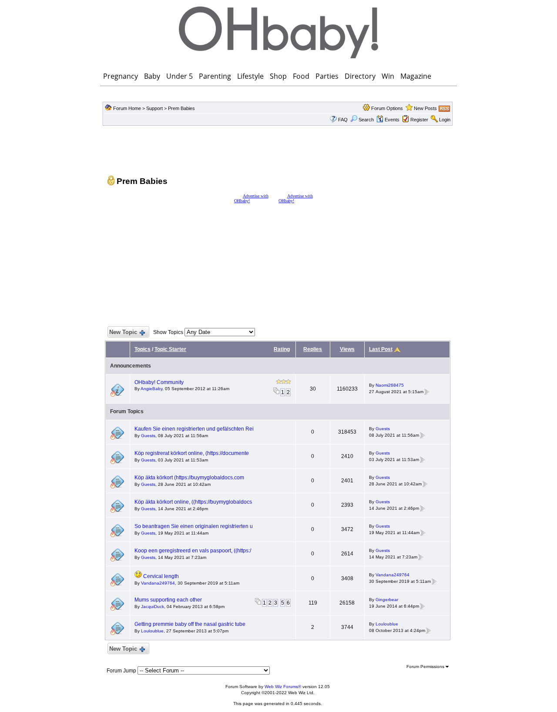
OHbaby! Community (159, 382)
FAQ (343, 119)
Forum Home (127, 108)
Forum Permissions (426, 666)
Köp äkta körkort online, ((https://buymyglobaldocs (193, 502)
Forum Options (387, 108)
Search (366, 119)
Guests (148, 435)
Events (392, 119)
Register (419, 119)
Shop (278, 76)
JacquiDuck (152, 606)
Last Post (381, 349)
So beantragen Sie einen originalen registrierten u (193, 526)
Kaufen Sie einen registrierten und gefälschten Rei (194, 429)
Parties (327, 76)
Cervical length (161, 576)
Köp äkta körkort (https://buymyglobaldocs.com (189, 478)
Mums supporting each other (168, 600)
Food (301, 76)
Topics (142, 349)
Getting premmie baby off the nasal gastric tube (189, 624)
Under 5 (179, 76)
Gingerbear (387, 599)
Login (444, 119)
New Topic (123, 332)
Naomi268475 (390, 385)
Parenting (215, 76)
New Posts (425, 108)
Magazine (415, 76)
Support (154, 108)
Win (388, 76)
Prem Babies (181, 108)
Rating (282, 349)
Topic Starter (170, 349)
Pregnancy (120, 76)
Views (347, 349)
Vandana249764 (158, 583)
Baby (152, 76)
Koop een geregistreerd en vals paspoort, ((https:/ (192, 551)
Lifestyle (250, 76)
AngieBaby (151, 388)
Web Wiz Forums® (283, 686)
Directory (360, 76)
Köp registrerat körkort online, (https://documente (191, 453)
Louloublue (152, 630)
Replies (312, 349)
